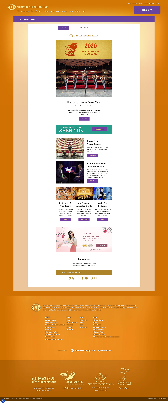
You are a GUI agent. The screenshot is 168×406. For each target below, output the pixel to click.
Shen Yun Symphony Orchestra (55, 325)
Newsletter (134, 3)
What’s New (83, 320)
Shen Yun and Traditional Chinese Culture (106, 337)
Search (152, 3)
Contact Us (145, 3)
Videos (64, 11)
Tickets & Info (147, 9)
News (81, 317)
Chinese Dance (98, 320)
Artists (58, 11)
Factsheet (48, 330)
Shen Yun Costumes (99, 327)
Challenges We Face (51, 332)
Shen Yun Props (98, 332)
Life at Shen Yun (50, 327)
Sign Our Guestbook (104, 350)
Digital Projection (98, 330)
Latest (71, 11)
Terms (155, 398)
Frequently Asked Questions (54, 339)
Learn (140, 3)
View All (64, 28)
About (47, 317)
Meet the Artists (50, 337)
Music (95, 322)
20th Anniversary (23, 11)
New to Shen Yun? (51, 322)
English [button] (157, 3)
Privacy (159, 398)
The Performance (36, 11)
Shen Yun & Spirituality (52, 334)
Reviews (77, 11)
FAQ (84, 11)
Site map (164, 398)
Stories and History (99, 334)
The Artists (70, 325)
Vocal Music (97, 325)
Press (129, 3)
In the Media (70, 330)
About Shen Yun (72, 322)
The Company (49, 11)
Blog (81, 325)
